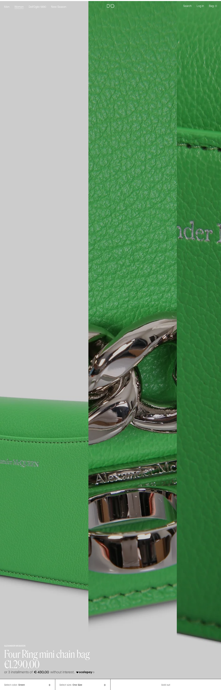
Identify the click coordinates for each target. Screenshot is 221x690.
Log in (200, 6)
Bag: (213, 6)
